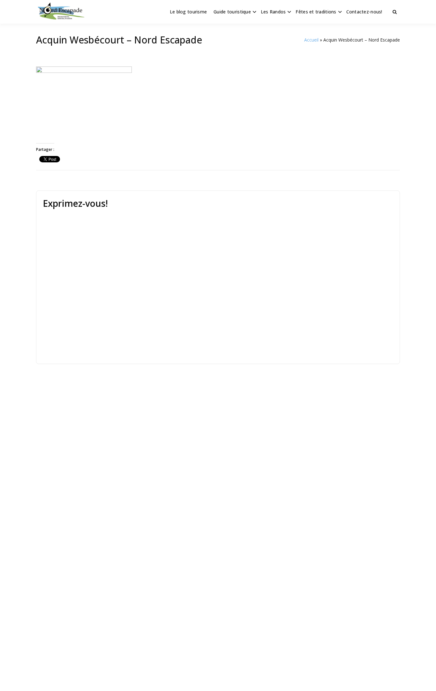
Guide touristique (232, 12)
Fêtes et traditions (316, 12)
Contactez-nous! (364, 12)
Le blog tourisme (188, 12)
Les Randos (273, 12)
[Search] (395, 11)
